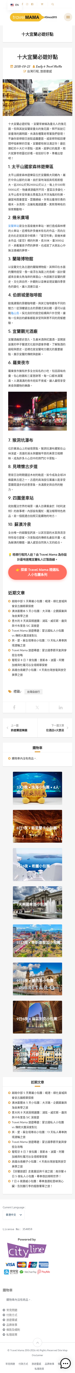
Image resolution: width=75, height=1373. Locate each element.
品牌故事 (11, 1324)
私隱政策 (11, 1334)
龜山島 (15, 313)
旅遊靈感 (46, 71)
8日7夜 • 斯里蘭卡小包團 (37, 828)
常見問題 (11, 1310)
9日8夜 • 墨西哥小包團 (35, 980)
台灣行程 (33, 71)
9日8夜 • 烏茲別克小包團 (37, 1018)
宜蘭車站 (13, 226)
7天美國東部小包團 (32, 904)
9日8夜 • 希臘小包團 (33, 866)
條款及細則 (13, 1329)
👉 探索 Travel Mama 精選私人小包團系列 (37, 572)
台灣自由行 (33, 692)
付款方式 (11, 1315)
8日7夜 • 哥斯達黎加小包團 (38, 942)
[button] (65, 1363)
